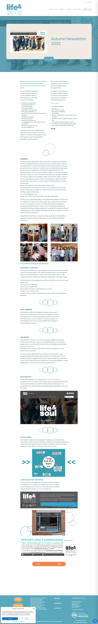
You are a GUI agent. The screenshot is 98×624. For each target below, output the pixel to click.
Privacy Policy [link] (20, 621)
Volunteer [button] (18, 605)
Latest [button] (69, 9)
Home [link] (51, 9)
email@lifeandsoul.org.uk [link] (79, 598)
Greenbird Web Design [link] (54, 379)
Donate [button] (18, 599)
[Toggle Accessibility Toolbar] (95, 621)
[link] (84, 2)
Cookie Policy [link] (14, 621)
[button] (33, 608)
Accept (10, 618)
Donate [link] (89, 9)
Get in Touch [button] (77, 9)
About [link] (56, 9)
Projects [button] (61, 9)
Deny (26, 618)
